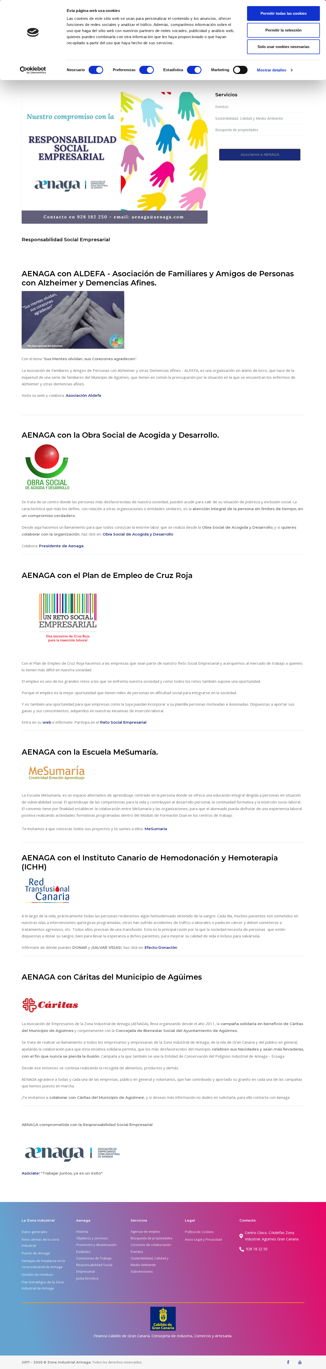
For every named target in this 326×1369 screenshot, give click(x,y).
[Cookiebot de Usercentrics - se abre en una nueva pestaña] (33, 70)
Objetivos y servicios (92, 1238)
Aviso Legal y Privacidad (203, 1239)
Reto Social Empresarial (123, 722)
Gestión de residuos (37, 1274)
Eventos (221, 106)
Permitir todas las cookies (284, 13)
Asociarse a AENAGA (260, 154)
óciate (32, 1173)
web (47, 722)
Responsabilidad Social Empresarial (94, 1268)
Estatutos (83, 1251)
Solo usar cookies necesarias (283, 46)
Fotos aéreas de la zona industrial (40, 1242)
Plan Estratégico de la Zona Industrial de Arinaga (43, 1285)
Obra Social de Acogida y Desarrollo (138, 534)
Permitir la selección (283, 30)
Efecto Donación (161, 947)
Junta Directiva (87, 1278)
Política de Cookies (199, 1231)
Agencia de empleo (145, 1231)
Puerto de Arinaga (36, 1253)
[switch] (146, 70)
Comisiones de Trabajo (94, 1258)
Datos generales (34, 1231)
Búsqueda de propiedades (236, 129)
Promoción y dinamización (96, 1244)
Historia (82, 1231)
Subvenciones (142, 1271)
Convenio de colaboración (151, 1244)
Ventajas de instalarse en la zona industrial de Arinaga (43, 1263)
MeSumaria (156, 828)
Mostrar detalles (271, 70)
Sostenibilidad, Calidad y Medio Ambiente (249, 118)
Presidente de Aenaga (61, 545)
